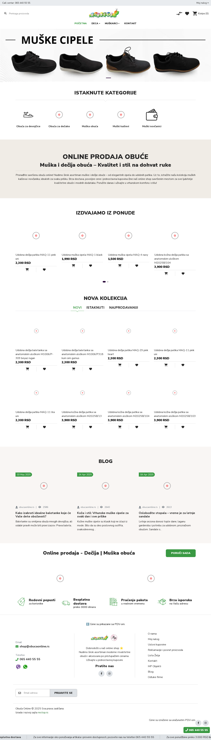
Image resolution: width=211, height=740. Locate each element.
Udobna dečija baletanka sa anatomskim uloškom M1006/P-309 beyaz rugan (34, 354)
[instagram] (109, 674)
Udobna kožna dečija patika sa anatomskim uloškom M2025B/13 (82, 414)
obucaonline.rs (26, 507)
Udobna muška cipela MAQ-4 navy (128, 255)
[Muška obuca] (60, 578)
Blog (150, 672)
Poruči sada (180, 553)
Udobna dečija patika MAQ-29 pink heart (128, 352)
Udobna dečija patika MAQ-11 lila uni (35, 414)
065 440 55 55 (22, 2)
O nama (152, 634)
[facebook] (101, 674)
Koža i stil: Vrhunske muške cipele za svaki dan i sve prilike (103, 514)
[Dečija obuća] (151, 578)
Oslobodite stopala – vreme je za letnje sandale (167, 514)
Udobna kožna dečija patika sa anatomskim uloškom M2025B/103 (175, 414)
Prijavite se (63, 693)
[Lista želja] (187, 13)
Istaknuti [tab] (95, 307)
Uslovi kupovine (157, 644)
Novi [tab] (77, 307)
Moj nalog (153, 639)
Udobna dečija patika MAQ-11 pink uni (35, 257)
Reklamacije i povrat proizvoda (165, 650)
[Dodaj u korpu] (31, 270)
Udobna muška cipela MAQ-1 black (82, 255)
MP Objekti (154, 666)
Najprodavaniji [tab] (123, 307)
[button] (202, 3)
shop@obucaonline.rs (34, 646)
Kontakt (152, 661)
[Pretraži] (5, 13)
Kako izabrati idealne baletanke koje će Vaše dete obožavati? (43, 514)
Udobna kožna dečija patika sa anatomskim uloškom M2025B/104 (171, 259)
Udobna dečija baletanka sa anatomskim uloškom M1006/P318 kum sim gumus (82, 354)
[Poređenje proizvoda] (179, 13)
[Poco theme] (104, 637)
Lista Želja (154, 655)
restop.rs (43, 712)
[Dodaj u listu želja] (41, 270)
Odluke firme (155, 677)
